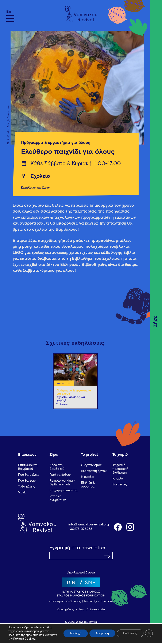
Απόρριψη (102, 633)
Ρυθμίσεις (130, 633)
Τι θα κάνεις (26, 486)
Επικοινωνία (97, 609)
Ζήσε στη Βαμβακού (57, 466)
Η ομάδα (87, 476)
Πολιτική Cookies (24, 639)
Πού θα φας (27, 480)
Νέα (81, 609)
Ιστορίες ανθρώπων (58, 498)
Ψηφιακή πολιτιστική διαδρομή (120, 468)
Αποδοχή (75, 633)
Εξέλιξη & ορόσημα (88, 484)
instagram (130, 526)
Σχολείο (40, 176)
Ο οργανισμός (91, 465)
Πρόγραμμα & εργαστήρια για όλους (55, 143)
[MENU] (10, 19)
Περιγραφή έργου (94, 471)
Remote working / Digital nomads (62, 482)
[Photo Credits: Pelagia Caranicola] (75, 88)
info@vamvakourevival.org (88, 524)
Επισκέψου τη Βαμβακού (28, 466)
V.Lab (22, 492)
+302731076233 (80, 528)
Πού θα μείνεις (28, 474)
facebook (117, 526)
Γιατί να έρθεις (60, 474)
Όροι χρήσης (65, 609)
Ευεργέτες (119, 484)
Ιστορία (117, 478)
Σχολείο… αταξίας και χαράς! (71, 399)
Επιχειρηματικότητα (64, 490)
